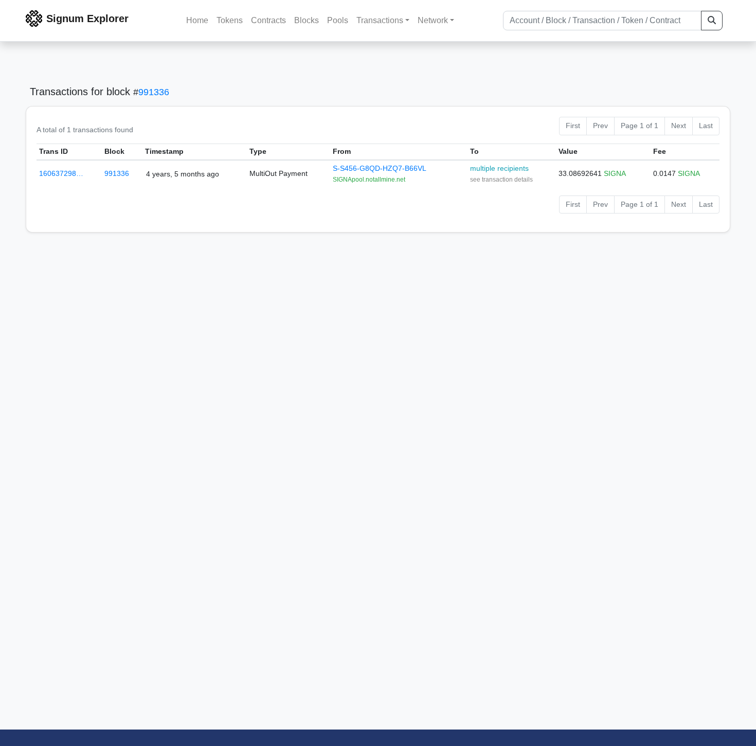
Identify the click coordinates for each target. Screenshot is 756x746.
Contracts (268, 20)
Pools (337, 20)
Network (433, 20)
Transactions (379, 20)
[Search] (712, 20)
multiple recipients (499, 168)
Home (197, 20)
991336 (153, 92)
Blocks (306, 20)
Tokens (230, 20)
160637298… (61, 173)
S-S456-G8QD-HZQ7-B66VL (379, 168)
